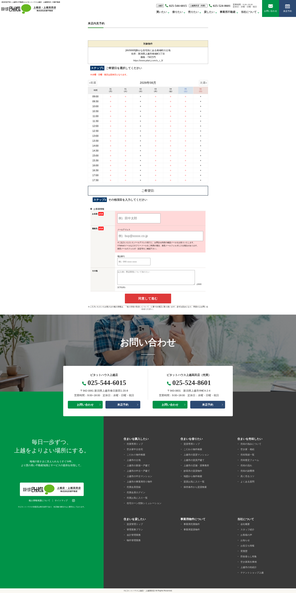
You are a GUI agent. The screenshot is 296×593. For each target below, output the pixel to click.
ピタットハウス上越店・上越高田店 (140, 591)
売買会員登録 (134, 487)
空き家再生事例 (248, 562)
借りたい (177, 11)
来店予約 (287, 11)
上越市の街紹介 (248, 567)
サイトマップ (61, 500)
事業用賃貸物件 (192, 529)
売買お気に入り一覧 (137, 497)
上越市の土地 (134, 460)
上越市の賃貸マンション (196, 454)
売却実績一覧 (247, 454)
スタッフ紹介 (247, 529)
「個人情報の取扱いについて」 (138, 307)
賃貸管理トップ (135, 524)
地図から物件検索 (193, 476)
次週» (203, 82)
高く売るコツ (247, 476)
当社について (249, 11)
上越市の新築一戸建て (138, 465)
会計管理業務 (134, 535)
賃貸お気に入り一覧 (194, 481)
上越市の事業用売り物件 (139, 481)
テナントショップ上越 (252, 572)
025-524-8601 (221, 5)
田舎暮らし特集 (248, 556)
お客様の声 (246, 535)
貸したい (209, 11)
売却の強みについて (250, 444)
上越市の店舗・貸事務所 (196, 465)
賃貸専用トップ (192, 444)
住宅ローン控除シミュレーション (144, 503)
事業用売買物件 (192, 524)
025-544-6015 (178, 5)
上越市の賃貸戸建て (194, 460)
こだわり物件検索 (136, 454)
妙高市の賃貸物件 (193, 471)
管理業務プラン (135, 529)
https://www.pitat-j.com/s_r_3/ (148, 60)
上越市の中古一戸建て (138, 471)
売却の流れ (246, 465)
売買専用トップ (135, 444)
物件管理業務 (134, 540)
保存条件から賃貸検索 (195, 487)
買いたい (161, 11)
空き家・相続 (247, 449)
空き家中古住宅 (135, 449)
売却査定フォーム (249, 460)
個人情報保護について (39, 500)
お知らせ (245, 540)
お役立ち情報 (247, 545)
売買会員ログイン (136, 492)
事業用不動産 (228, 11)
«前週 (92, 82)
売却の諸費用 (247, 471)
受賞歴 (243, 551)
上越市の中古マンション (139, 476)
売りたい (193, 11)
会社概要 (245, 524)
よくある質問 (247, 481)
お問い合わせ (270, 11)
